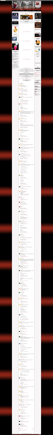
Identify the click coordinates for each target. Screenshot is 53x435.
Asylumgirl (21, 269)
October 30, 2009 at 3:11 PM (24, 426)
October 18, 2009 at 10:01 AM (24, 256)
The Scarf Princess (22, 163)
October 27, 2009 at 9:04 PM (24, 407)
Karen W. (21, 210)
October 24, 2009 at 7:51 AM (24, 366)
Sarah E (21, 342)
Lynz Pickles (21, 220)
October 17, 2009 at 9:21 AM (24, 121)
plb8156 (21, 385)
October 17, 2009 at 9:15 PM (24, 204)
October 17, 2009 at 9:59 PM (24, 223)
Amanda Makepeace (22, 153)
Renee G (21, 84)
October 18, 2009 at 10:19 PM (24, 302)
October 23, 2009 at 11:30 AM (24, 357)
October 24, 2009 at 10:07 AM (24, 375)
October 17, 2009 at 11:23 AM (24, 136)
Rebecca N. (21, 403)
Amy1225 (21, 88)
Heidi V (21, 330)
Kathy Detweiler (21, 190)
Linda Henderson (22, 241)
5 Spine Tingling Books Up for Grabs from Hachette (26, 13)
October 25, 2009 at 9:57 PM (24, 397)
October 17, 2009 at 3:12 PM (24, 158)
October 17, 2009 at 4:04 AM (24, 91)
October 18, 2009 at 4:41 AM (24, 251)
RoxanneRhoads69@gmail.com (38, 74)
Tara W (21, 420)
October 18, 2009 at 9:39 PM (24, 296)
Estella (21, 174)
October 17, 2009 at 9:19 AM (24, 116)
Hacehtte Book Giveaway (28, 78)
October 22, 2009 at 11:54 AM (24, 334)
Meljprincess (21, 110)
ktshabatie (21, 282)
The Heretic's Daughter (25, 31)
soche (20, 160)
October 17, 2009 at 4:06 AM (24, 101)
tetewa (21, 143)
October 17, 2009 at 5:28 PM (24, 184)
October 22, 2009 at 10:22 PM (24, 351)
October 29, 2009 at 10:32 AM (24, 413)
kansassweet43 (21, 321)
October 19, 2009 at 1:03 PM (24, 312)
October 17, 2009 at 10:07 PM (24, 232)
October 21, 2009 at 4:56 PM (24, 323)
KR (20, 196)
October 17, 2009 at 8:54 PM (24, 199)
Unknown (21, 129)
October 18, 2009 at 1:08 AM (24, 244)
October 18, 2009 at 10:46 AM (24, 263)
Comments (36, 65)
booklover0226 (21, 368)
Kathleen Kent (29, 31)
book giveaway (22, 78)
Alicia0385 (21, 96)
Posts (36, 64)
